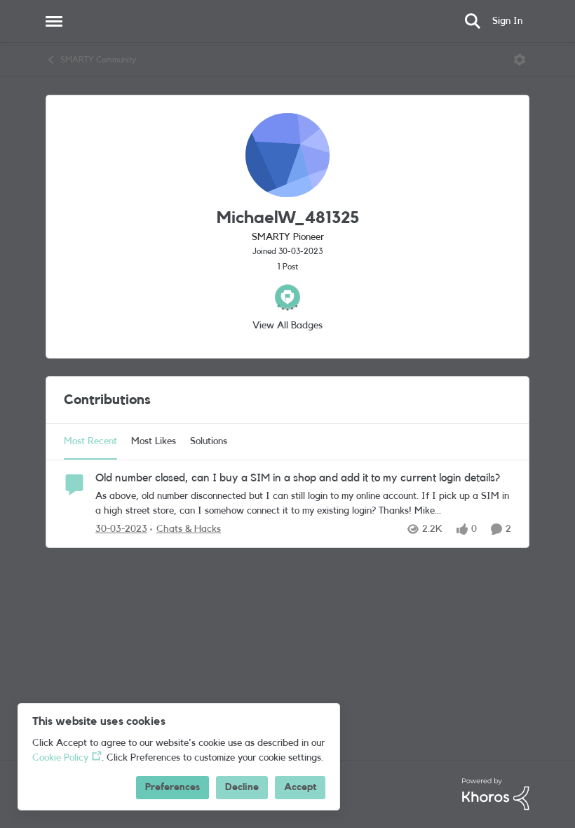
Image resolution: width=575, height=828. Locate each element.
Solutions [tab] (208, 441)
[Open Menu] (519, 59)
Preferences (172, 787)
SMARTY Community (98, 59)
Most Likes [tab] (153, 441)
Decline (242, 787)
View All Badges (287, 325)
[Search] (472, 21)
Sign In (507, 21)
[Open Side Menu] (54, 21)
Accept (300, 787)
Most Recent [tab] (90, 441)
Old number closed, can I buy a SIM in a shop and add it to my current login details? (297, 477)
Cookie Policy (60, 758)
